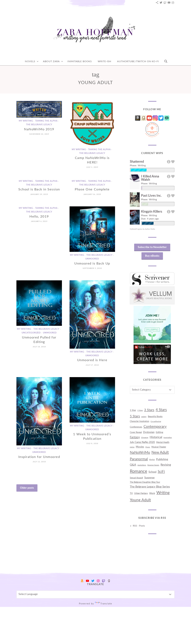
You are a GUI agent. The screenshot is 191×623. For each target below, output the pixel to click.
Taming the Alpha (46, 121)
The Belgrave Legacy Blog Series (150, 486)
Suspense (149, 477)
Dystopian (148, 432)
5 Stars (135, 416)
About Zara (51, 61)
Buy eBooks (152, 256)
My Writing (26, 121)
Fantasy (135, 437)
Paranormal (139, 459)
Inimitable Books (79, 61)
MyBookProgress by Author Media (142, 229)
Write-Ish (104, 61)
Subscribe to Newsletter (152, 247)
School (152, 471)
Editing (159, 432)
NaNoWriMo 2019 (39, 129)
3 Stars (149, 410)
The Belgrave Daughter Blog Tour (145, 482)
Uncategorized (31, 333)
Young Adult (140, 500)
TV (131, 493)
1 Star (133, 410)
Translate (106, 604)
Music (147, 447)
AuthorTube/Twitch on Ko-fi (138, 61)
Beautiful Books (155, 416)
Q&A (133, 464)
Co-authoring (156, 421)
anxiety (144, 417)
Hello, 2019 (39, 216)
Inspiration (168, 437)
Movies (140, 447)
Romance (138, 471)
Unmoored (92, 259)
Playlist (152, 459)
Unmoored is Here (92, 360)
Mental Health (162, 442)
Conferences (136, 427)
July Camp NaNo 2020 (142, 442)
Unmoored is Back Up (92, 263)
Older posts (27, 488)
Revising (166, 464)
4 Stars (161, 410)
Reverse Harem (153, 465)
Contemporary (155, 426)
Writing (163, 493)
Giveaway (144, 437)
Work (152, 493)
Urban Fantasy (141, 493)
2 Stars (140, 410)
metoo (132, 447)
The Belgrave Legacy (39, 125)
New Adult (160, 452)
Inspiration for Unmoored (39, 457)
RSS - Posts (139, 526)
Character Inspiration (139, 421)
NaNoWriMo (140, 452)
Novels (30, 61)
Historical (156, 437)
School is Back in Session (39, 189)
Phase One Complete (92, 189)
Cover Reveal (136, 432)
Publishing (162, 459)
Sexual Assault (136, 478)
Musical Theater (158, 447)
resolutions (141, 465)
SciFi (161, 471)
